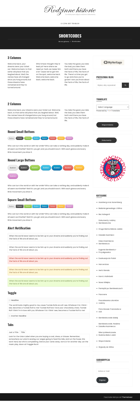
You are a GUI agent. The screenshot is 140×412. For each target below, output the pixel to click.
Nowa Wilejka (104, 282)
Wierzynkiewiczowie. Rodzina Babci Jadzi (107, 333)
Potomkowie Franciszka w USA (110, 310)
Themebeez (127, 397)
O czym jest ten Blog (70, 23)
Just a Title (13, 332)
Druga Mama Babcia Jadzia (110, 229)
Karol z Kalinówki (106, 276)
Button (11, 138)
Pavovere (103, 294)
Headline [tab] (15, 300)
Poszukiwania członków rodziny (109, 301)
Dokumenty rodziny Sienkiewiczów (107, 221)
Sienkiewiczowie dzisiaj (108, 317)
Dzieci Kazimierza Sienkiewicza (106, 242)
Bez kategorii (104, 214)
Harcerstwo (104, 264)
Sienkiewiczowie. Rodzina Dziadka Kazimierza (109, 325)
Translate (115, 110)
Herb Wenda (104, 270)
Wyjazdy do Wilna (106, 347)
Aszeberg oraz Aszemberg (110, 202)
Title (23, 332)
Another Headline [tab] (18, 316)
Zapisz (102, 380)
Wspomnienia (107, 125)
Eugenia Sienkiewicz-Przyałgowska (108, 251)
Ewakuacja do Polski (107, 258)
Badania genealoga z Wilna (110, 208)
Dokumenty (106, 140)
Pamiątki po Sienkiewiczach (111, 288)
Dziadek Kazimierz (106, 235)
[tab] (14, 332)
